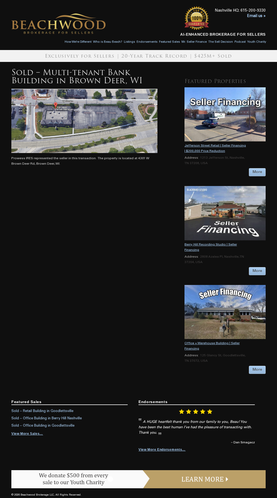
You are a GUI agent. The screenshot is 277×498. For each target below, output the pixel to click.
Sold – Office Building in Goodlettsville (42, 426)
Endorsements (147, 42)
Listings (129, 42)
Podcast (240, 42)
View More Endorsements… (162, 449)
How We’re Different (78, 42)
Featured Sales (169, 42)
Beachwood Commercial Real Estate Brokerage (76, 24)
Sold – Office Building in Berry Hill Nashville (46, 418)
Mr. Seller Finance (194, 42)
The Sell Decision (220, 42)
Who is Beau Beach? (107, 42)
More (257, 172)
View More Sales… (27, 434)
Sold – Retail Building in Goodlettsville (42, 411)
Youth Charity (256, 42)
